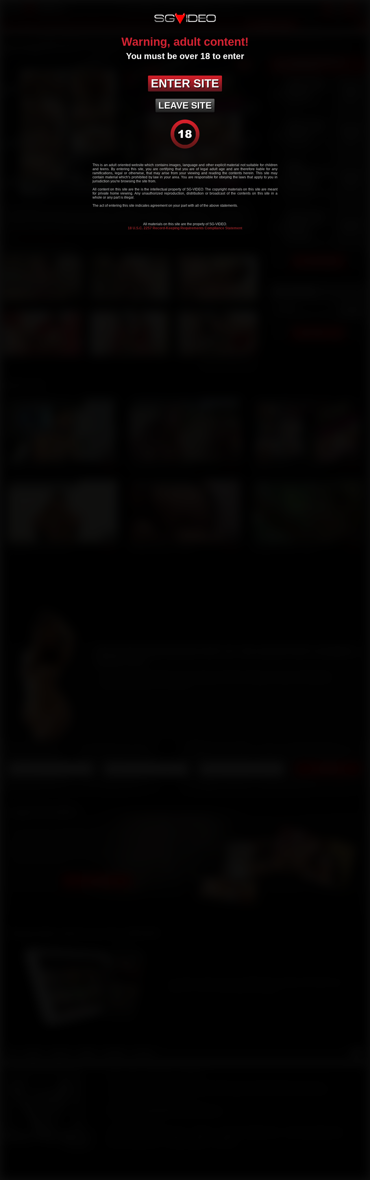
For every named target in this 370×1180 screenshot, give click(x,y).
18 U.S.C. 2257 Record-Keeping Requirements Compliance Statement (185, 228)
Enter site (185, 83)
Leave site (185, 105)
